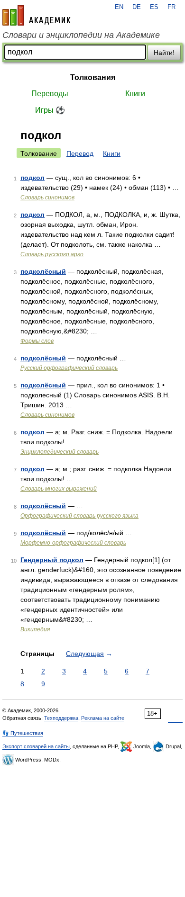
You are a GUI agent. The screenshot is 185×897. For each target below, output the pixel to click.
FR (171, 7)
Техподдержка (61, 718)
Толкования (92, 77)
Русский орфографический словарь (69, 368)
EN (119, 7)
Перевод (79, 153)
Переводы (49, 94)
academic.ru (36, 15)
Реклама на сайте (102, 718)
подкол (32, 177)
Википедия (35, 629)
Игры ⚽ (50, 110)
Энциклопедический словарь (59, 451)
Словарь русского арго (51, 254)
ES (154, 7)
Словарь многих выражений (58, 488)
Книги (135, 94)
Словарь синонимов (47, 197)
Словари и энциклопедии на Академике (81, 35)
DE (136, 7)
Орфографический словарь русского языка (79, 515)
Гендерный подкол (51, 560)
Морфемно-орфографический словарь (73, 542)
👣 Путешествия (22, 733)
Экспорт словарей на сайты (36, 746)
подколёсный (43, 271)
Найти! (164, 52)
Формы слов (37, 341)
